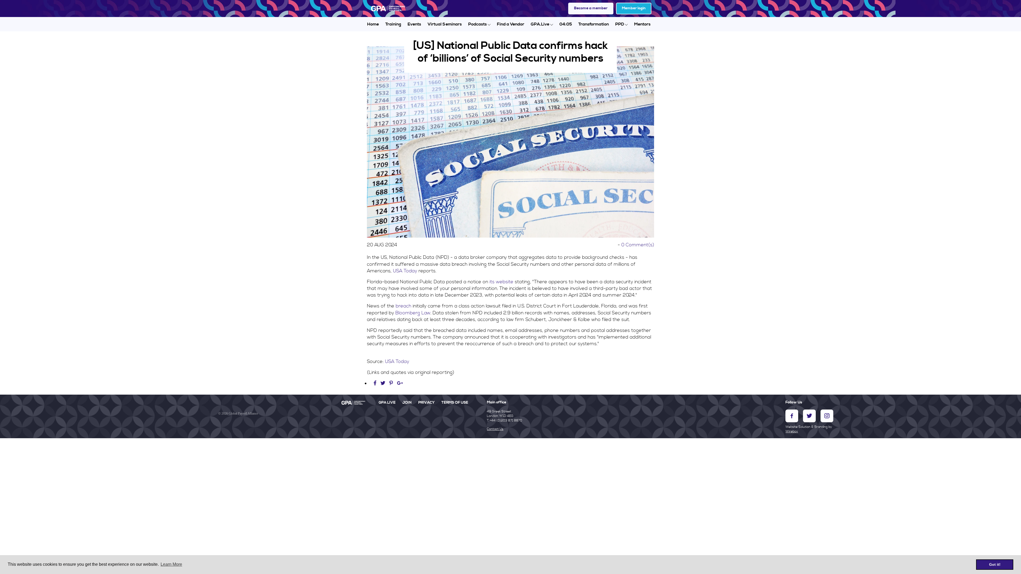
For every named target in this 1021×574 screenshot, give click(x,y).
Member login (634, 8)
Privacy (426, 402)
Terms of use (454, 402)
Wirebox (791, 431)
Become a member (591, 8)
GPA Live (387, 402)
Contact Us (495, 429)
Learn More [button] (171, 564)
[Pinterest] (391, 383)
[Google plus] (400, 383)
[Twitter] (383, 383)
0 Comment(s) (637, 245)
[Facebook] (376, 383)
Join (407, 402)
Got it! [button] (995, 564)
